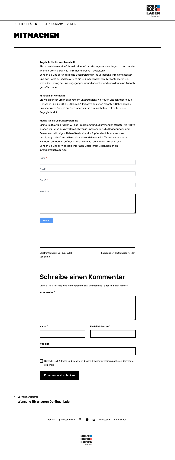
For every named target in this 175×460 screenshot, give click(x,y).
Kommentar (47, 292)
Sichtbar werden (126, 253)
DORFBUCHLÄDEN (25, 24)
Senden (46, 220)
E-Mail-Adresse (100, 326)
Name (43, 158)
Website (44, 343)
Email (43, 169)
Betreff (44, 180)
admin (47, 256)
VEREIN (71, 24)
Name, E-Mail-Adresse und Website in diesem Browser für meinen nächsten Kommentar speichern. (89, 363)
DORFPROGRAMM (52, 24)
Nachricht (45, 191)
